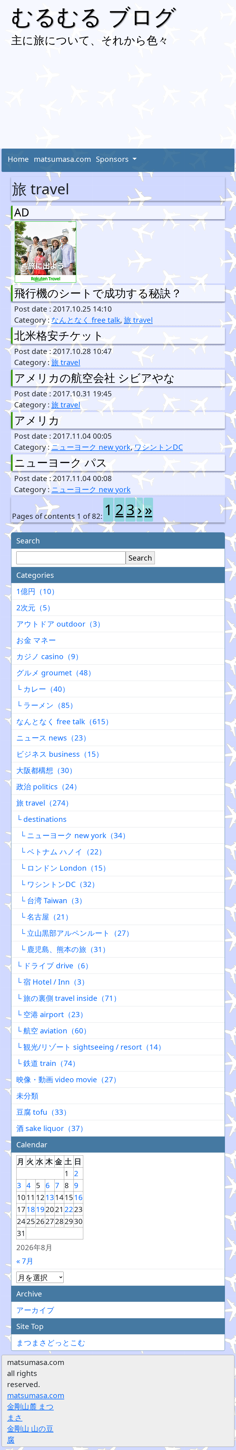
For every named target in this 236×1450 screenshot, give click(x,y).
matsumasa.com (62, 159)
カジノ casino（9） (49, 656)
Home (18, 159)
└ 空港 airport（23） (51, 1014)
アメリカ (37, 420)
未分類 (27, 1095)
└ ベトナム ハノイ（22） (61, 851)
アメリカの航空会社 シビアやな (94, 377)
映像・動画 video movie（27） (68, 1079)
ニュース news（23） (53, 738)
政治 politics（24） (48, 786)
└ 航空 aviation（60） (53, 1030)
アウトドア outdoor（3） (60, 624)
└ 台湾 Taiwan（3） (51, 900)
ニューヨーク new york (91, 447)
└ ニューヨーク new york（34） (73, 835)
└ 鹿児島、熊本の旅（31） (63, 949)
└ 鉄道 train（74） (48, 1063)
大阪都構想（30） (46, 770)
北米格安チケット (59, 335)
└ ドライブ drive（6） (54, 965)
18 (30, 1209)
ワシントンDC (158, 447)
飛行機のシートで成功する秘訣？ (98, 293)
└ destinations (41, 819)
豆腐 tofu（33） (43, 1112)
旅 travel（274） (44, 803)
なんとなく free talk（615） (64, 721)
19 (40, 1209)
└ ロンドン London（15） (63, 868)
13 (49, 1197)
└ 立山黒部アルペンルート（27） (74, 933)
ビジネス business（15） (59, 754)
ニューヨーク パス (60, 462)
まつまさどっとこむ (50, 1342)
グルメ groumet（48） (55, 672)
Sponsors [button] (113, 159)
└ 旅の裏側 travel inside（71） (68, 998)
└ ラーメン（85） (46, 705)
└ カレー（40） (42, 689)
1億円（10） (37, 591)
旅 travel (138, 320)
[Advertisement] (118, 99)
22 (69, 1209)
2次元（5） (35, 607)
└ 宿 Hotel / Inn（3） (52, 982)
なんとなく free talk (85, 320)
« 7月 (24, 1261)
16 (78, 1197)
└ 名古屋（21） (44, 917)
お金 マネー (36, 640)
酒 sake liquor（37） (51, 1128)
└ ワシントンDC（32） (57, 884)
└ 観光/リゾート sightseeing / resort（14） (90, 1047)
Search (140, 558)
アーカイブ (35, 1310)
